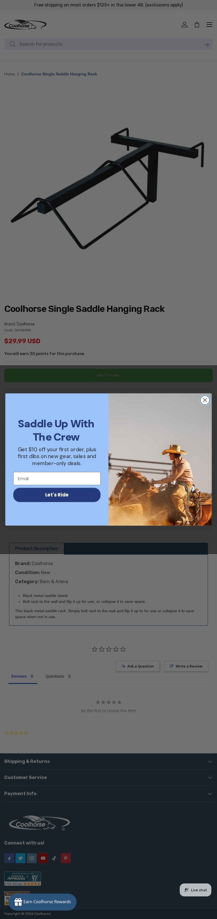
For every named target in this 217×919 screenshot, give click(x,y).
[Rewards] (42, 902)
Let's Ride (57, 494)
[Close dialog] (205, 400)
